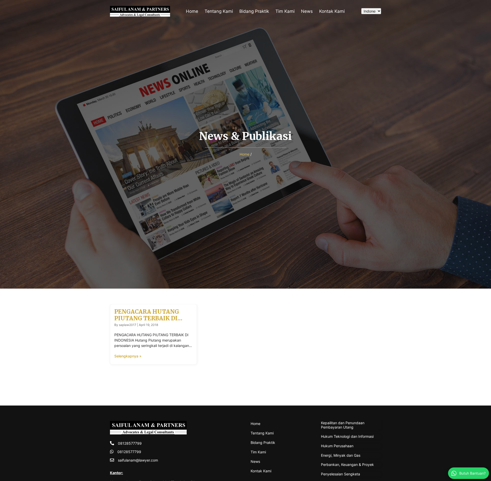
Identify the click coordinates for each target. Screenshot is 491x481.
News (307, 11)
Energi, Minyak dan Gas (340, 455)
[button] (352, 11)
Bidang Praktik (254, 11)
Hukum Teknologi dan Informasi (347, 436)
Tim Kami (285, 11)
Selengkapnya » (127, 356)
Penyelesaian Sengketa (340, 474)
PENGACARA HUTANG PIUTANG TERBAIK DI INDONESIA (146, 318)
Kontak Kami (332, 11)
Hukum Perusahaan (337, 446)
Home (192, 11)
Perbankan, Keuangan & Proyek (347, 464)
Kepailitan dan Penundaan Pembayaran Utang (342, 425)
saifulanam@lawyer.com (138, 460)
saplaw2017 (127, 325)
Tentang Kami (219, 11)
